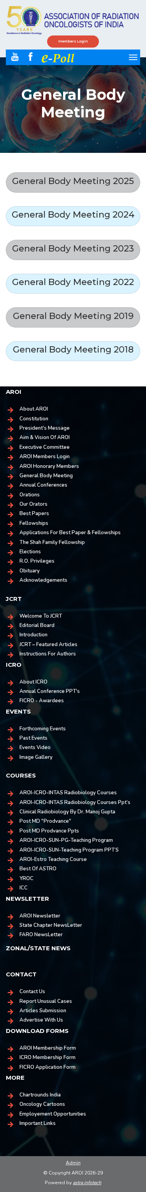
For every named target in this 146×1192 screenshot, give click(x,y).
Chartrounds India (40, 1094)
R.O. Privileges (37, 561)
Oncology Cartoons (42, 1104)
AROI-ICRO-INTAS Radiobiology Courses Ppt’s (74, 802)
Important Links (37, 1123)
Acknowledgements (43, 580)
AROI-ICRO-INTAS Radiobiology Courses (68, 792)
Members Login (73, 41)
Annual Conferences (43, 485)
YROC (26, 878)
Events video (35, 747)
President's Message (44, 428)
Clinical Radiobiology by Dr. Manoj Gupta (67, 811)
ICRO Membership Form (47, 1057)
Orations (29, 494)
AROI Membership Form (47, 1048)
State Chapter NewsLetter (50, 925)
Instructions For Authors (47, 653)
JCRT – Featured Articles (48, 644)
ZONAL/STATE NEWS (38, 948)
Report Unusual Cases (45, 1001)
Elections (30, 551)
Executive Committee (44, 447)
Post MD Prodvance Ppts (49, 830)
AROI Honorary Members (49, 466)
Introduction (33, 634)
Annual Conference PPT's (49, 691)
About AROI (33, 409)
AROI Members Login (44, 456)
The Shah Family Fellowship (52, 542)
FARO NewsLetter (41, 934)
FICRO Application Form (47, 1067)
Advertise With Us (41, 1020)
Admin (73, 1163)
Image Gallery (36, 757)
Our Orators (33, 504)
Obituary (29, 570)
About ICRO (33, 681)
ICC (23, 887)
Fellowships (33, 523)
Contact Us (32, 991)
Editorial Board (37, 625)
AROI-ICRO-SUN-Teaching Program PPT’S (69, 850)
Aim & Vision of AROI (44, 437)
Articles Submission (42, 1010)
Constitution (33, 418)
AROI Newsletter (39, 915)
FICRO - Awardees (41, 700)
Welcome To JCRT (40, 616)
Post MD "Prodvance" (45, 821)
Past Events (33, 738)
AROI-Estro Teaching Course (53, 859)
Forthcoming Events (42, 728)
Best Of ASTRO (37, 868)
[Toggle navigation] (133, 57)
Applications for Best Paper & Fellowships (70, 532)
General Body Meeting (46, 475)
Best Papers (34, 513)
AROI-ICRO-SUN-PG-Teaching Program (66, 840)
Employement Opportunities (52, 1114)
